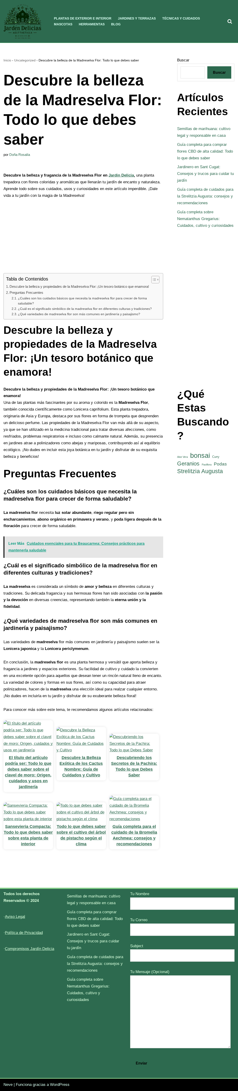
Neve (8, 1084)
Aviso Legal (15, 916)
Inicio (7, 60)
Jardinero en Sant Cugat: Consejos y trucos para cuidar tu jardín (205, 174)
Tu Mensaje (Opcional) (149, 972)
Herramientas (92, 24)
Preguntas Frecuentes (26, 293)
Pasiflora (207, 464)
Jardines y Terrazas (137, 18)
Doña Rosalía (19, 155)
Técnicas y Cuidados (181, 18)
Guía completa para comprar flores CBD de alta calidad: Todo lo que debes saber (205, 151)
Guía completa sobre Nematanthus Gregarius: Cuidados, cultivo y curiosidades (205, 219)
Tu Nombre (139, 894)
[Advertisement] (83, 238)
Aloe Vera (182, 456)
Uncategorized (25, 60)
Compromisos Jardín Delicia (29, 949)
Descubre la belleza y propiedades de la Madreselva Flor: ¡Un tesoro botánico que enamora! (79, 286)
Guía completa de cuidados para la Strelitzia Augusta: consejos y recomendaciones (205, 196)
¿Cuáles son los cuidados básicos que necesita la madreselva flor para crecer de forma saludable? (82, 301)
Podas (220, 464)
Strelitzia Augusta (200, 471)
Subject (136, 946)
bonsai (200, 455)
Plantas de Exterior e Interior (82, 18)
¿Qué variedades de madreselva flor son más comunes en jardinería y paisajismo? (79, 314)
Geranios (188, 463)
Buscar (183, 60)
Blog (116, 24)
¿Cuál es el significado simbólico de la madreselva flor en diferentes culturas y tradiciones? (85, 309)
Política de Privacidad (24, 932)
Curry (215, 456)
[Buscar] (229, 21)
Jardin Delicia (121, 175)
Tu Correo (138, 920)
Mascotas (63, 24)
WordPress (59, 1084)
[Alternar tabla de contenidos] (153, 280)
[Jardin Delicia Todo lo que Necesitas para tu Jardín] (22, 21)
